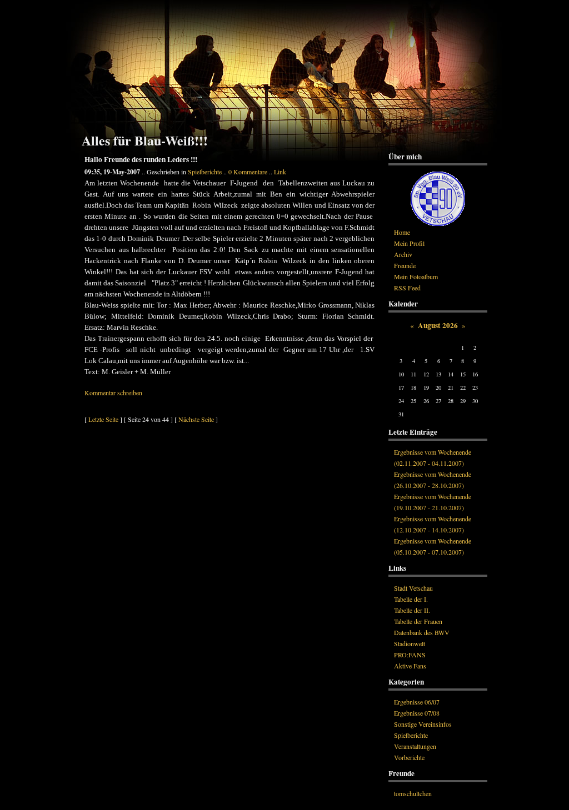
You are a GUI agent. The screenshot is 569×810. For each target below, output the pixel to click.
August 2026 (438, 325)
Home (402, 232)
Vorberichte (409, 757)
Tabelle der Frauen (418, 621)
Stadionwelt (409, 643)
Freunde (405, 265)
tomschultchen (413, 793)
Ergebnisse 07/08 (417, 712)
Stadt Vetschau (413, 587)
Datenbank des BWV (422, 632)
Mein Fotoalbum (416, 276)
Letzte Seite (103, 419)
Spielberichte (205, 171)
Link (280, 171)
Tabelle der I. (411, 599)
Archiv (403, 254)
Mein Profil (409, 243)
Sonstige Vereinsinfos (423, 724)
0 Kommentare (247, 171)
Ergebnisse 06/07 (417, 701)
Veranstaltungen (415, 746)
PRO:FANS (410, 654)
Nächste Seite (196, 419)
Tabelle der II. (412, 610)
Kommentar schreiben (113, 392)
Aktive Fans (410, 665)
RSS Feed (407, 287)
